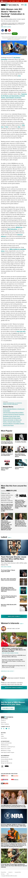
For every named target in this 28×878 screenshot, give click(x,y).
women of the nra (14, 653)
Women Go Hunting (7, 404)
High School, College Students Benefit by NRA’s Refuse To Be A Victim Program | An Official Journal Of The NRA (13, 661)
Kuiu (19, 127)
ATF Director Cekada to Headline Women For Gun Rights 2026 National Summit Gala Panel (8, 589)
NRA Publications (12, 229)
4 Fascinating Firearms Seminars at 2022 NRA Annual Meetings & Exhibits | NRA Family (14, 656)
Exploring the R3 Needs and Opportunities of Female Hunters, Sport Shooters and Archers (14, 96)
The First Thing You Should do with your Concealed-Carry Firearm (9, 597)
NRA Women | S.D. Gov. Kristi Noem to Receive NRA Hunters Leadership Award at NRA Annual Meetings (21, 523)
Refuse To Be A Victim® (13, 628)
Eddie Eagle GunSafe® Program (16, 678)
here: (19, 76)
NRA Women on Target (6, 750)
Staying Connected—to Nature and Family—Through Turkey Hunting (12, 421)
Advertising (3, 722)
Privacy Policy (3, 872)
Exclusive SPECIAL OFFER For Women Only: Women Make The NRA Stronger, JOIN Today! (13, 825)
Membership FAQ (4, 761)
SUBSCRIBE (7, 708)
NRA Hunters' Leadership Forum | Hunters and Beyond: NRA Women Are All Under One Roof (14, 649)
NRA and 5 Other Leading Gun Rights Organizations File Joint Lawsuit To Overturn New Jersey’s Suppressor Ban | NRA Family (21, 504)
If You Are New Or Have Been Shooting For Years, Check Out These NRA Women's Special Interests (14, 866)
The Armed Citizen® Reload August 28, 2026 (8, 570)
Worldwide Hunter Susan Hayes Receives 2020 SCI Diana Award (11, 417)
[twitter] (5, 30)
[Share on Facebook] (2, 30)
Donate (17, 1)
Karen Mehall (15, 404)
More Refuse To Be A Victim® (7, 671)
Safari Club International (9, 403)
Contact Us (3, 720)
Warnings (2, 874)
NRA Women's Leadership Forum (8, 746)
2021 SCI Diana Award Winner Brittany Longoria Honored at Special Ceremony (13, 413)
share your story (21, 331)
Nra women (7, 653)
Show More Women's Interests (16, 687)
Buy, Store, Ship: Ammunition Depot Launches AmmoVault (8, 579)
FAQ (7, 874)
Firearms (9, 566)
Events (5, 26)
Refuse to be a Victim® (5, 748)
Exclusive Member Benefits (6, 759)
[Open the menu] (25, 4)
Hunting (9, 26)
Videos (2, 736)
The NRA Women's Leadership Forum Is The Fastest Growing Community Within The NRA (13, 806)
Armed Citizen (4, 738)
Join (10, 1)
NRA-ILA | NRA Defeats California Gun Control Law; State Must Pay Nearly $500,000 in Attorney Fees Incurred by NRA (7, 508)
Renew (13, 1)
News (2, 26)
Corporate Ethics (18, 872)
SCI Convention (18, 403)
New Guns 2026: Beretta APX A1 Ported (8, 605)
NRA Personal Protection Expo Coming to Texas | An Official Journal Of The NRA (13, 666)
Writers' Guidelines (5, 724)
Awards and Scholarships (6, 743)
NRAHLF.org (19, 227)
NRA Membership (4, 745)
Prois (6, 127)
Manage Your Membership (6, 763)
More (9, 537)
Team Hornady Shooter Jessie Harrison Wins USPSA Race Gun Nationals (13, 558)
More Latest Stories (17, 616)
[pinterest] (9, 30)
